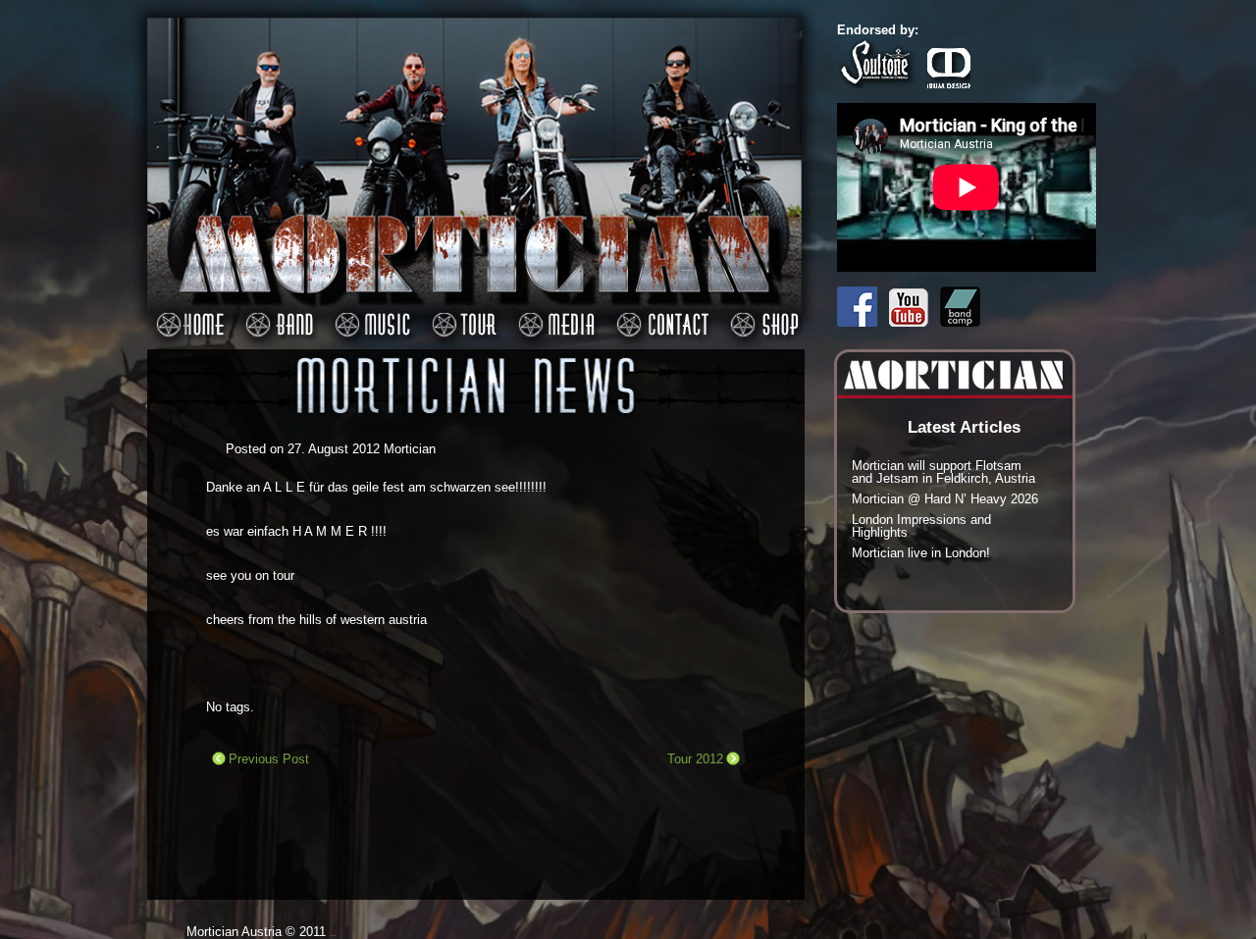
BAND (276, 314)
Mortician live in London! (921, 553)
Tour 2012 (695, 759)
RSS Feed (793, 257)
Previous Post (269, 759)
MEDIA (553, 314)
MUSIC (369, 314)
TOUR (461, 314)
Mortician (410, 449)
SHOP (761, 314)
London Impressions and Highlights (921, 526)
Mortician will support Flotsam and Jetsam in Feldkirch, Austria (943, 472)
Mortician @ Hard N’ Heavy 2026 (945, 499)
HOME (187, 314)
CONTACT (659, 314)
